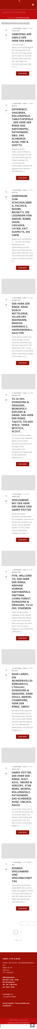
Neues (25, 28)
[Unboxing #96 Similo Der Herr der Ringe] (18, 23)
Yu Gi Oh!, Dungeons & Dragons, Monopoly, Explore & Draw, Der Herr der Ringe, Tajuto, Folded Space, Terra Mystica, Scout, (22, 415)
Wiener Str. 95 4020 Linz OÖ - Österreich (8, 970)
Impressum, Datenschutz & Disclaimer (19, 1023)
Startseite (11, 17)
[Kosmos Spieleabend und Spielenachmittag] (18, 851)
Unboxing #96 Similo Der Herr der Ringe (22, 37)
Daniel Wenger (17, 28)
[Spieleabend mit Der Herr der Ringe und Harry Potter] (18, 482)
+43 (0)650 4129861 (9, 997)
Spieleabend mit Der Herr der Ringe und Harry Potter (22, 505)
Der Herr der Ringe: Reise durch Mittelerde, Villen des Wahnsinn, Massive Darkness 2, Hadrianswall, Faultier (22, 318)
